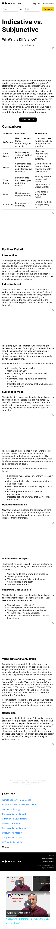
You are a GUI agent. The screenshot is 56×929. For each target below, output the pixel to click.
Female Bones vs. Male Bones (16, 800)
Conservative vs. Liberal (14, 814)
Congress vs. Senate (12, 837)
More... (5, 847)
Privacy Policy (48, 862)
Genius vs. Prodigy (11, 809)
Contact (51, 856)
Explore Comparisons (43, 3)
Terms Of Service (47, 859)
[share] (45, 894)
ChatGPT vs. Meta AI (12, 833)
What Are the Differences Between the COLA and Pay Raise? (28, 895)
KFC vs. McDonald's (12, 842)
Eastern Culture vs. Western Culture (19, 804)
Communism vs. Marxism (14, 818)
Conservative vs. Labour (14, 828)
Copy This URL (28, 120)
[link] (9, 895)
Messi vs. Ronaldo (11, 823)
